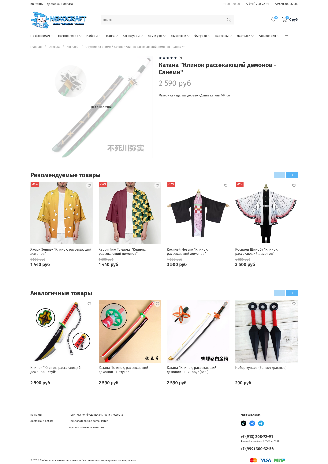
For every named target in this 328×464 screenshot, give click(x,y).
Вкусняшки (178, 36)
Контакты (36, 4)
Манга (110, 36)
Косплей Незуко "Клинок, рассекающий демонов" (187, 251)
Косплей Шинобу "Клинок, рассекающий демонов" (256, 251)
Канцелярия (267, 36)
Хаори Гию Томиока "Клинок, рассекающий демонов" (122, 251)
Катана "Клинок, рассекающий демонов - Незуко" (123, 369)
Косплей (73, 47)
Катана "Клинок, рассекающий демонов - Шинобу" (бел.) (191, 369)
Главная (36, 47)
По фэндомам (40, 36)
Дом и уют (155, 36)
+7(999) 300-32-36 (286, 4)
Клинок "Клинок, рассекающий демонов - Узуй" (55, 369)
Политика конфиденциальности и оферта (96, 414)
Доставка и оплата (60, 4)
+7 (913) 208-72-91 (257, 4)
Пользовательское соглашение (88, 421)
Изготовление (68, 36)
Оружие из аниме (98, 47)
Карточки (222, 36)
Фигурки (200, 36)
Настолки (243, 36)
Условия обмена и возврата (86, 427)
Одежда (54, 47)
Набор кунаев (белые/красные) (260, 367)
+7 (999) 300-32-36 (257, 449)
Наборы (92, 36)
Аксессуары (131, 36)
